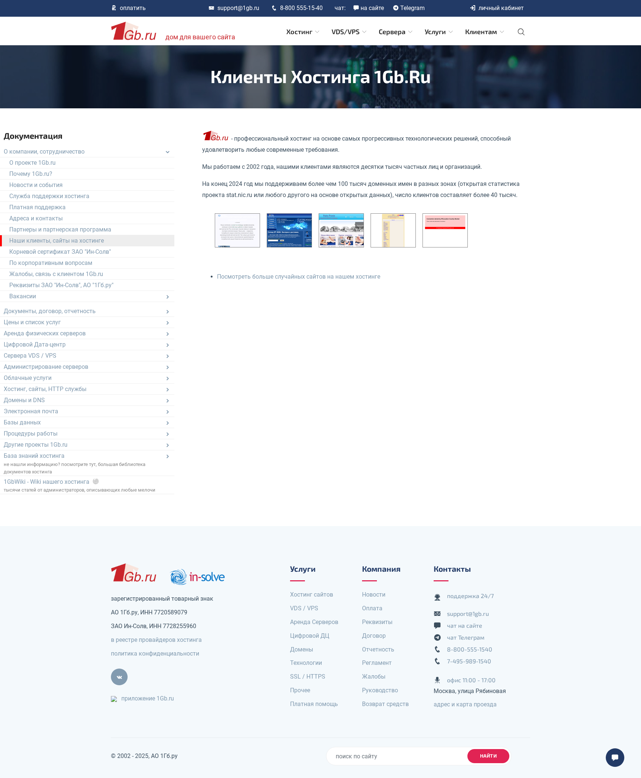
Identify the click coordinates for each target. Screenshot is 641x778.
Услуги (436, 31)
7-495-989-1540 (469, 660)
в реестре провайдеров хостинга (156, 639)
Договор (374, 635)
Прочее (300, 690)
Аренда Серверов (314, 622)
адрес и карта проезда (465, 704)
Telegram (412, 8)
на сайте (372, 8)
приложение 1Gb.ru (147, 698)
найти (488, 756)
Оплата (372, 608)
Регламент (377, 662)
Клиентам (482, 31)
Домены (301, 649)
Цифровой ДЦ (309, 635)
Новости (373, 594)
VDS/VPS (346, 31)
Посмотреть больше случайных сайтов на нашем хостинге (298, 276)
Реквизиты (377, 622)
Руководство (380, 690)
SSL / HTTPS (307, 676)
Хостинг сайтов (311, 594)
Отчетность (378, 649)
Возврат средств (385, 704)
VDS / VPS (304, 608)
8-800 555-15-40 (301, 8)
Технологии (306, 662)
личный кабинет (501, 8)
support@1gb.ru (238, 8)
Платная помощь (314, 704)
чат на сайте (464, 625)
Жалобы (373, 676)
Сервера (393, 31)
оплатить (133, 8)
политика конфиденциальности (155, 653)
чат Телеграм (465, 637)
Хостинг (300, 31)
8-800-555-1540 (469, 649)
